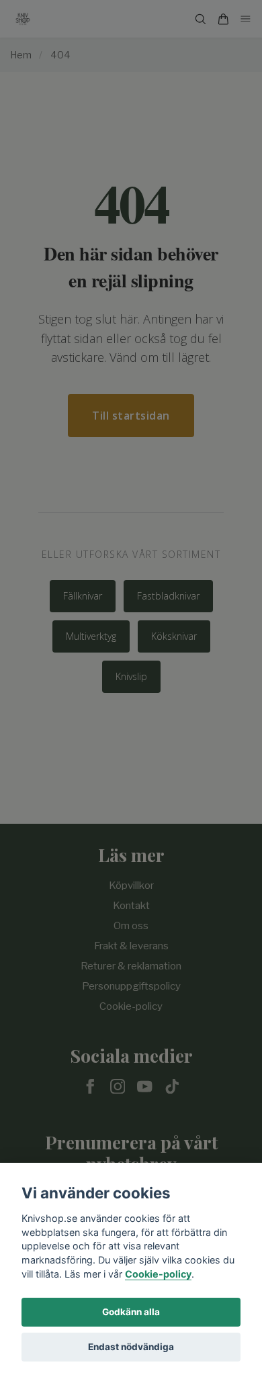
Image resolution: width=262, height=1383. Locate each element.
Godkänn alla (131, 1311)
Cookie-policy (158, 1274)
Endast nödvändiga (131, 1346)
